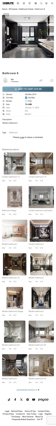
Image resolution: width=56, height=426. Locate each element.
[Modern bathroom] (14, 241)
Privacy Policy (8, 414)
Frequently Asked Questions (23, 419)
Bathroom (13, 133)
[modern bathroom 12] (15, 174)
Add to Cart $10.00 (30, 89)
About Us (39, 417)
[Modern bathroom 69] (41, 342)
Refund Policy (17, 411)
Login (22, 137)
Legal (7, 411)
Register (48, 414)
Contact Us (20, 414)
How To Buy (31, 414)
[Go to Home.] (7, 3)
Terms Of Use (30, 411)
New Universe (27, 417)
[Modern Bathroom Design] (14, 308)
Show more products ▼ (28, 390)
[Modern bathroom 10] (14, 275)
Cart (39, 419)
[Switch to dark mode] (40, 3)
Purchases (16, 417)
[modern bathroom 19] (41, 174)
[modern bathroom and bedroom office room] (41, 207)
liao (12, 79)
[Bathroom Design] (14, 207)
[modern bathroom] (41, 241)
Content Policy (44, 411)
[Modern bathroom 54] (41, 376)
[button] (52, 80)
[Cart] (46, 3)
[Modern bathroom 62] (15, 342)
